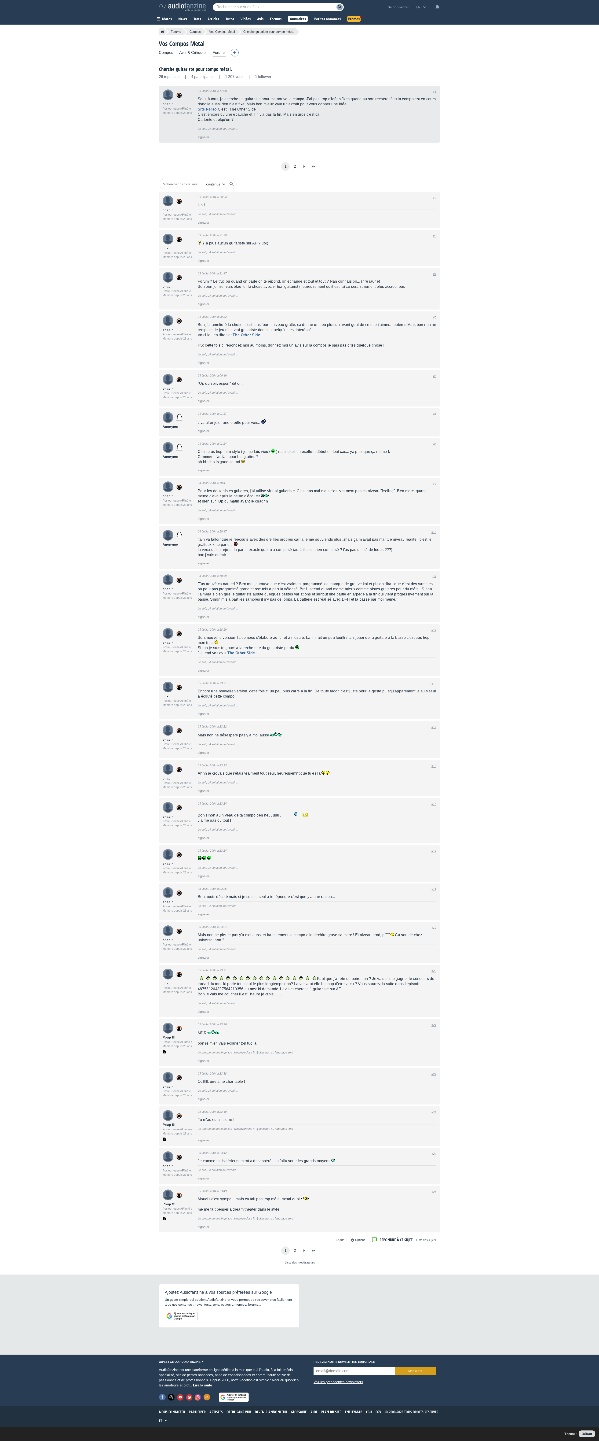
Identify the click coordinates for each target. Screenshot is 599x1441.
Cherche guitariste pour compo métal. (195, 69)
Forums (176, 31)
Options (360, 1240)
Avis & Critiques (193, 53)
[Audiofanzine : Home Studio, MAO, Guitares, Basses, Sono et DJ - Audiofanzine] (182, 7)
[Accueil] (162, 31)
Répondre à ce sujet (396, 1239)
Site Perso (207, 109)
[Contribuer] (235, 52)
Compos (195, 31)
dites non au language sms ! (276, 1052)
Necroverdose (243, 1052)
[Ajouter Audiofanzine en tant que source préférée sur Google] (181, 1316)
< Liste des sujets (427, 1240)
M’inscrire (415, 1371)
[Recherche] (339, 7)
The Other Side (246, 335)
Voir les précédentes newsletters (338, 1382)
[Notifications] (437, 7)
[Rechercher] (231, 184)
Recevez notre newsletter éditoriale (344, 1361)
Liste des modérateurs (300, 1262)
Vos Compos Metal (222, 31)
